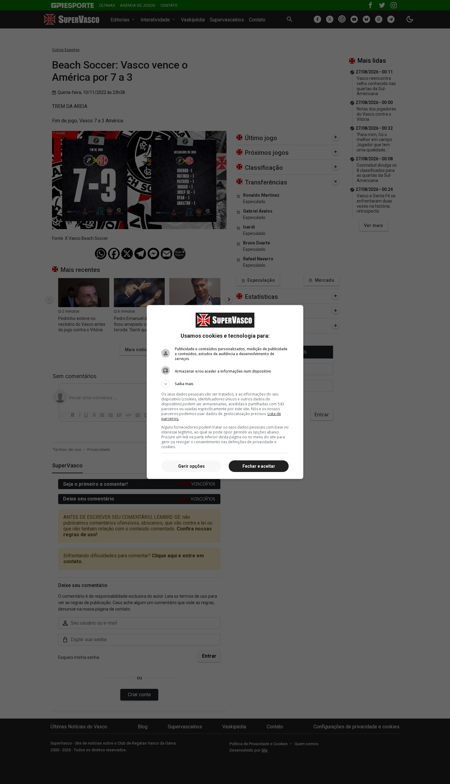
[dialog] (225, 392)
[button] (225, 384)
